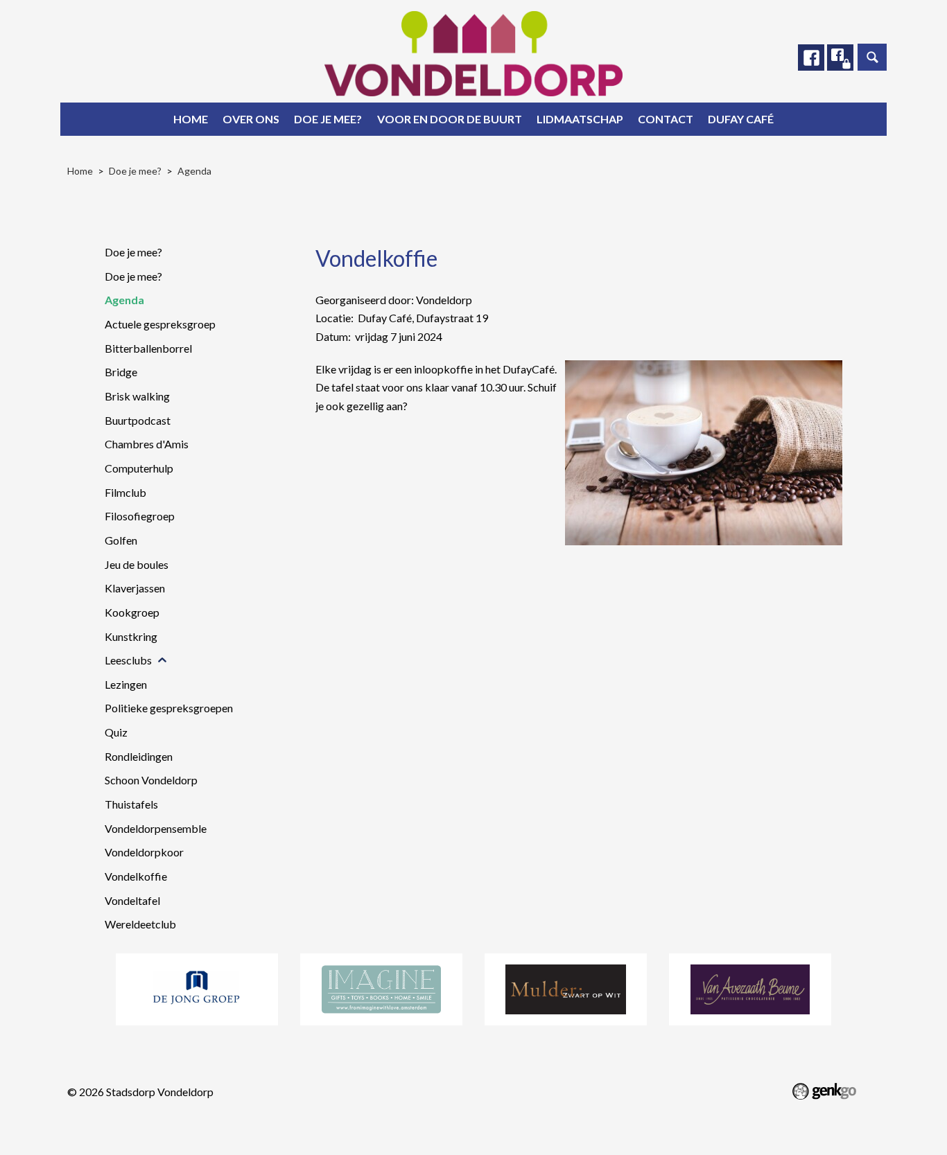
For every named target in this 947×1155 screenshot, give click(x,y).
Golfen (121, 540)
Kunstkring (131, 636)
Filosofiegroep (140, 515)
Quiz (116, 732)
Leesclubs (128, 660)
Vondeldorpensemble (156, 828)
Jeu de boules (136, 564)
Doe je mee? (328, 118)
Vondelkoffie (136, 876)
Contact (665, 118)
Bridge (121, 371)
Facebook (811, 57)
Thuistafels (131, 804)
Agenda (194, 171)
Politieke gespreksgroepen (169, 707)
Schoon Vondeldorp (151, 779)
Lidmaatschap (580, 118)
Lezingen (126, 684)
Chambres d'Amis (147, 443)
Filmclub (125, 492)
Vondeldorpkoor (144, 851)
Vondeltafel (132, 900)
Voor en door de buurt (449, 118)
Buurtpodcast (138, 420)
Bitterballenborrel (148, 348)
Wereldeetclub (140, 924)
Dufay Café (741, 118)
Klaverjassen (135, 587)
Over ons (251, 118)
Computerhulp (139, 468)
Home (190, 118)
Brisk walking (137, 396)
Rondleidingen (139, 756)
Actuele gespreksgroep (160, 323)
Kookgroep (132, 612)
